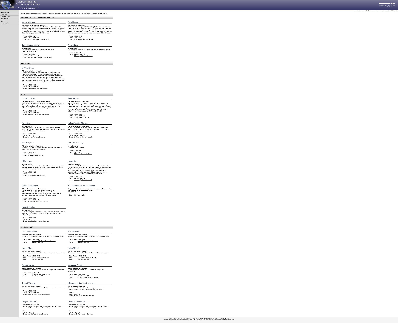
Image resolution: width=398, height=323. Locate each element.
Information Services (359, 10)
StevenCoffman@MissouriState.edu (38, 39)
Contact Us (4, 14)
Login (199, 320)
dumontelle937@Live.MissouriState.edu (44, 241)
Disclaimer (215, 318)
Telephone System (5, 21)
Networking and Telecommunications (373, 10)
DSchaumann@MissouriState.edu (38, 201)
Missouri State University (175, 318)
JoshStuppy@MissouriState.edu (83, 39)
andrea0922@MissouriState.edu (41, 274)
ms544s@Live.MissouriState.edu (84, 295)
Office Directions (5, 18)
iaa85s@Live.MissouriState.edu (83, 314)
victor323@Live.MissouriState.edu (88, 277)
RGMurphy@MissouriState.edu (83, 137)
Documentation (5, 12)
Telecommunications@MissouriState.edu (40, 57)
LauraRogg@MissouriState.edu (83, 180)
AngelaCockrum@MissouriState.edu (38, 114)
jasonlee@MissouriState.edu (36, 137)
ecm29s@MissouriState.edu (40, 257)
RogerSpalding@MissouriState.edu (38, 221)
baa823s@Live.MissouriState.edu (38, 314)
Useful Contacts (5, 23)
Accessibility (221, 318)
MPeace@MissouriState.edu (36, 175)
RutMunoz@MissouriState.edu (83, 154)
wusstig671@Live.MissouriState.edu (39, 294)
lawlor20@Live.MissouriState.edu (88, 241)
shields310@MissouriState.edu (87, 257)
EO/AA (227, 318)
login (88, 14)
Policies (3, 20)
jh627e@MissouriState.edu (36, 155)
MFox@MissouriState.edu (81, 117)
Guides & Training (5, 16)
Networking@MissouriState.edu (83, 56)
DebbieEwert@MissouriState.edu (37, 88)
